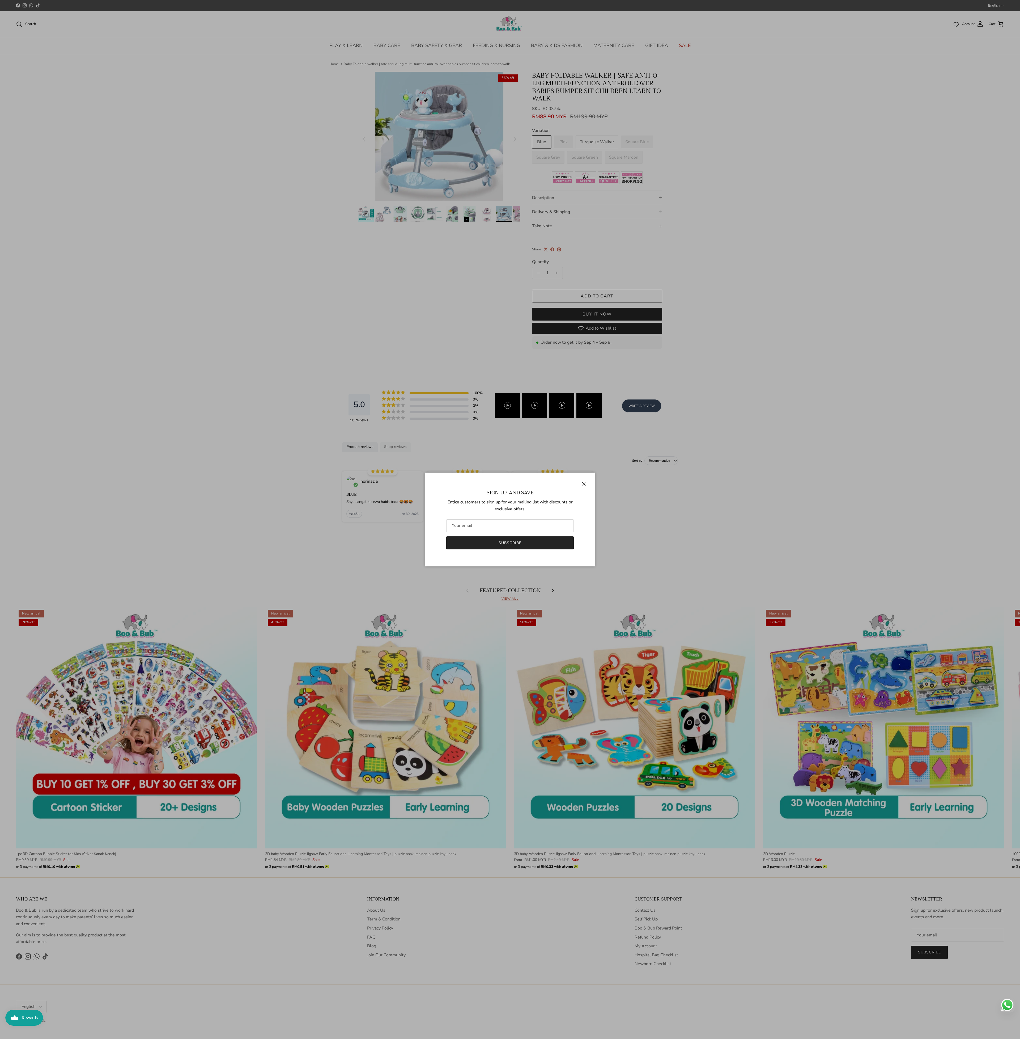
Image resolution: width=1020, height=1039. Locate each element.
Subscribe (510, 542)
